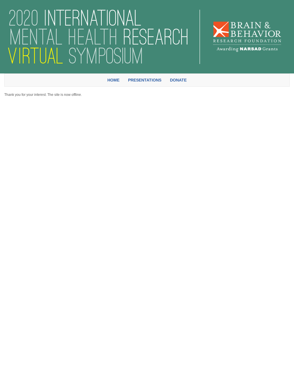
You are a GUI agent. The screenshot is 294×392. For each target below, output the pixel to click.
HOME (113, 80)
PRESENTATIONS (144, 80)
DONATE (178, 80)
